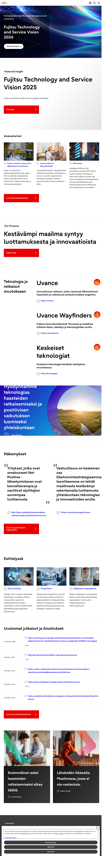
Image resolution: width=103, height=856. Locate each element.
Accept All (50, 851)
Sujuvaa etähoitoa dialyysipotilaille (47, 165)
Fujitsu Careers (65, 791)
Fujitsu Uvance (47, 301)
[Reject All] (24, 833)
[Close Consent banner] (98, 827)
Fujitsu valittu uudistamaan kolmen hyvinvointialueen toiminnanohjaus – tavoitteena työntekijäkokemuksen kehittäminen (59, 670)
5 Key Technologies (49, 374)
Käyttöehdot (9, 823)
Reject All (51, 847)
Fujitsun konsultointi (49, 333)
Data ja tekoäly (14, 589)
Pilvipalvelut (46, 589)
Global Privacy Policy (10, 837)
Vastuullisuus (16, 435)
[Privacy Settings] (59, 833)
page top (96, 821)
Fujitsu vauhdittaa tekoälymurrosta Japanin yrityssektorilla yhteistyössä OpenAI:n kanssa (63, 697)
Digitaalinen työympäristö (85, 589)
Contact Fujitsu (16, 797)
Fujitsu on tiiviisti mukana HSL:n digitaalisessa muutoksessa (19, 165)
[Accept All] (79, 831)
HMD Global (77, 163)
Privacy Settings (50, 842)
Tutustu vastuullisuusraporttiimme (75, 512)
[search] (94, 3)
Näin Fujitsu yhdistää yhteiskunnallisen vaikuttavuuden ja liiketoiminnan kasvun (28, 514)
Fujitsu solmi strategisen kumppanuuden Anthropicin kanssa (54, 682)
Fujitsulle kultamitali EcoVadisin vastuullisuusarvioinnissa (52, 655)
